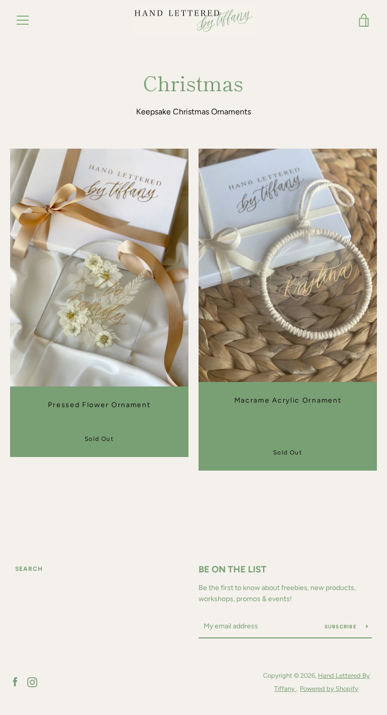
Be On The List (233, 569)
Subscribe (342, 626)
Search (29, 568)
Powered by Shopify (329, 688)
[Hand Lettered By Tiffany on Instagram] (32, 681)
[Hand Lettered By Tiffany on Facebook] (15, 681)
